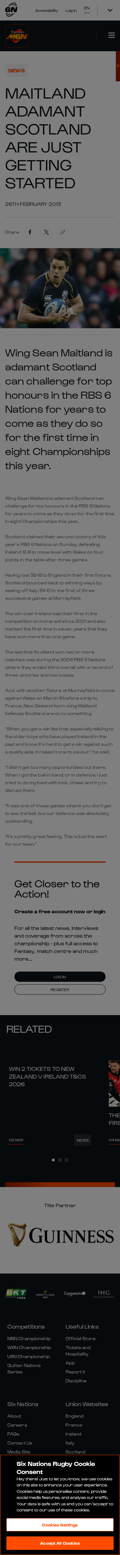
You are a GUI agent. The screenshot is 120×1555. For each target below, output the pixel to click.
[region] (60, 1504)
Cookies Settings (60, 1524)
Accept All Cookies (60, 1543)
